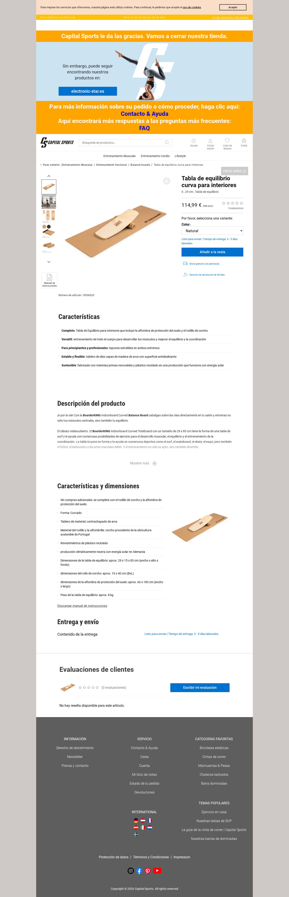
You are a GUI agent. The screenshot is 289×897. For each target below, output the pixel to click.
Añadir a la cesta (212, 252)
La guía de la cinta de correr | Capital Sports (214, 830)
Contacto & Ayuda (144, 113)
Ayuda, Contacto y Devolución (230, 17)
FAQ (144, 128)
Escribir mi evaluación (200, 688)
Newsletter (75, 757)
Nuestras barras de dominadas (214, 839)
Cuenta (144, 766)
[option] (48, 186)
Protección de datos (113, 857)
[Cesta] (244, 141)
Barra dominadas (214, 783)
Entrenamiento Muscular (77, 164)
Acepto (232, 7)
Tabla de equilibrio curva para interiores (178, 164)
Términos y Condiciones (151, 857)
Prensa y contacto (75, 766)
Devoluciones (144, 792)
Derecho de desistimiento (75, 748)
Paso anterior (51, 164)
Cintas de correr (214, 757)
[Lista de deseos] (227, 141)
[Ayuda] (194, 141)
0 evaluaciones (235, 208)
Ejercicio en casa (214, 812)
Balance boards (140, 164)
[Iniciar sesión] (210, 141)
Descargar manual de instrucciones (82, 606)
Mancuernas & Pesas (214, 766)
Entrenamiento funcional (111, 164)
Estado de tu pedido (144, 783)
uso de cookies (192, 7)
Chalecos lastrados (214, 775)
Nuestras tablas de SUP (214, 821)
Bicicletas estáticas (214, 748)
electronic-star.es (87, 91)
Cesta (144, 757)
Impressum (181, 857)
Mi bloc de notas (144, 775)
